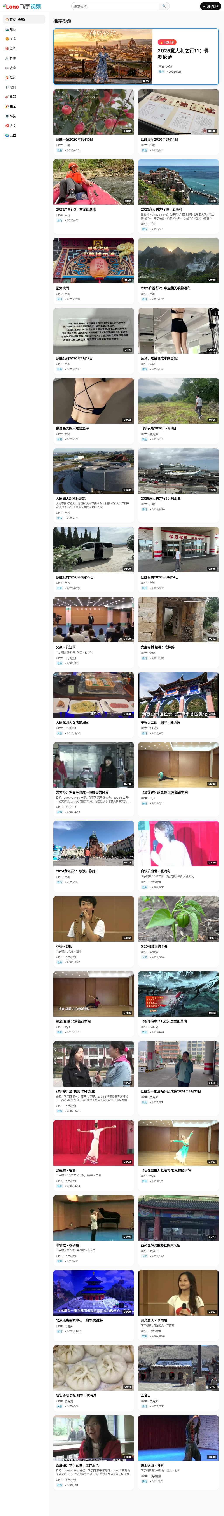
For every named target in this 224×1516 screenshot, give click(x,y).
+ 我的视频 (210, 6)
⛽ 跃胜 (10, 48)
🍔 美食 (10, 39)
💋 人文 (10, 125)
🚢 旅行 (10, 29)
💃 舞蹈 (10, 77)
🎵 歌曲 (10, 87)
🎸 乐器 (10, 96)
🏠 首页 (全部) (15, 19)
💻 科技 (10, 116)
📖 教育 (10, 68)
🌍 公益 (10, 135)
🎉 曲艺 (10, 106)
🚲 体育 (10, 58)
